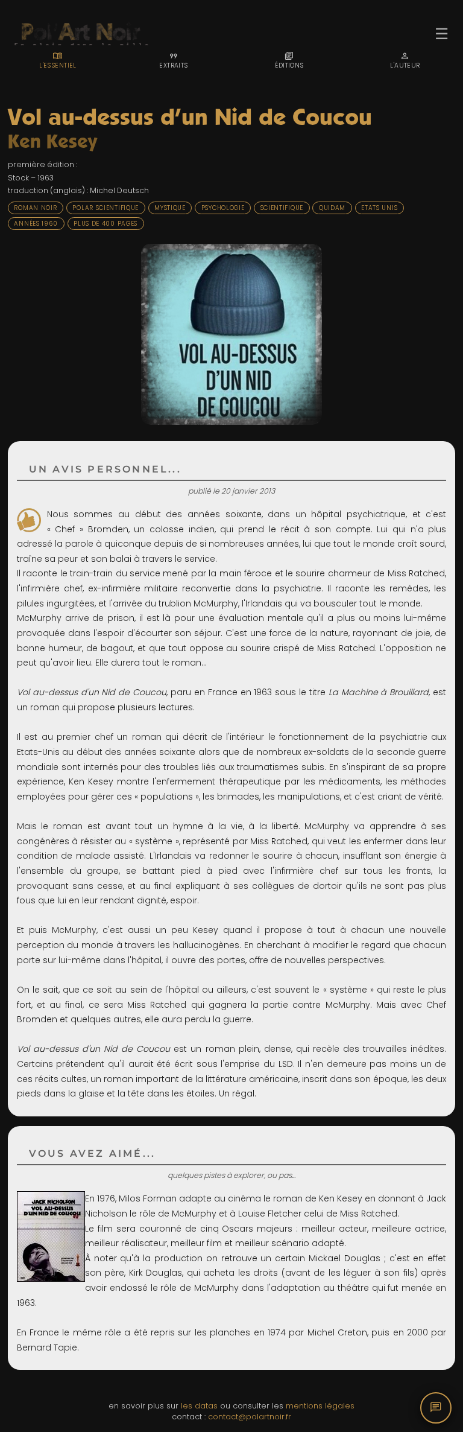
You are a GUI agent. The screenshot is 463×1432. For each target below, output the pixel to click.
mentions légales (320, 1406)
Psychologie (223, 207)
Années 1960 (36, 223)
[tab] (58, 60)
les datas (199, 1406)
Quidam (332, 207)
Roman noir (35, 207)
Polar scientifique (105, 207)
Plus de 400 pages (105, 223)
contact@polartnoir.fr (249, 1416)
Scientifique (281, 207)
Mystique (170, 207)
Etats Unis (379, 207)
